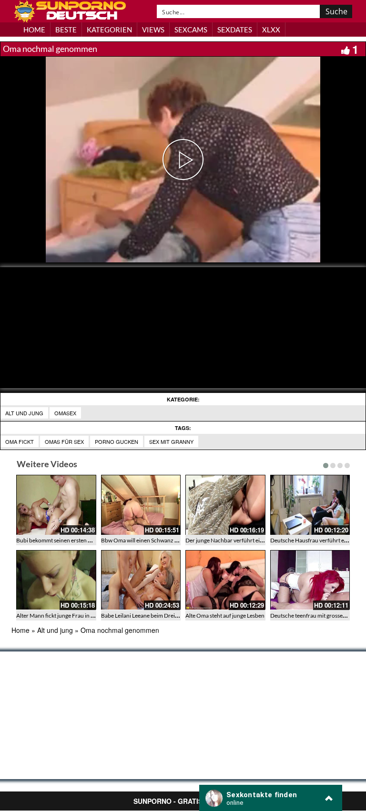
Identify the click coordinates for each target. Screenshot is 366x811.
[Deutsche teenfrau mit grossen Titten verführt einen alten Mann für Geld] (310, 580)
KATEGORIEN (109, 29)
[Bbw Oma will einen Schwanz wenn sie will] (141, 505)
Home (20, 630)
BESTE (66, 29)
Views (153, 29)
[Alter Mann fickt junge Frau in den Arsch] (56, 580)
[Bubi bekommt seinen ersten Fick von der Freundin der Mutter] (56, 505)
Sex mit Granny (171, 441)
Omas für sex (64, 441)
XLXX (271, 29)
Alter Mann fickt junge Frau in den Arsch (66, 615)
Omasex (65, 413)
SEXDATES (234, 29)
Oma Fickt (19, 441)
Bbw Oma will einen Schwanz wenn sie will (153, 540)
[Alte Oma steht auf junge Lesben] (225, 580)
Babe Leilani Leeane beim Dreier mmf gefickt (155, 615)
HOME (34, 29)
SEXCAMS (190, 29)
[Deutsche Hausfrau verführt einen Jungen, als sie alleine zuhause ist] (310, 505)
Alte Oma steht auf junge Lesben (224, 615)
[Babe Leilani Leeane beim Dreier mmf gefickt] (141, 580)
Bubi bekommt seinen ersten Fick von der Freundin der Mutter (93, 540)
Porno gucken (116, 441)
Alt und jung (24, 413)
